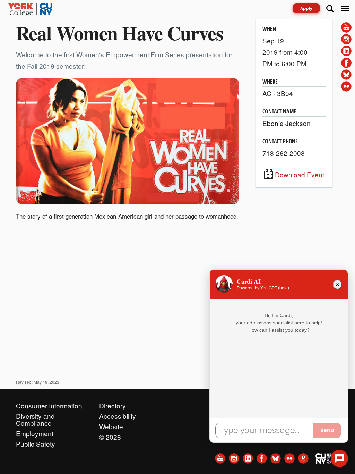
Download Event (299, 174)
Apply (306, 8)
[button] (339, 458)
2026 (110, 435)
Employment (34, 432)
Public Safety (35, 442)
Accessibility (117, 414)
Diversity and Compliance (35, 414)
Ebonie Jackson (286, 123)
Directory (112, 404)
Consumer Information (49, 404)
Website (111, 425)
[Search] (330, 8)
